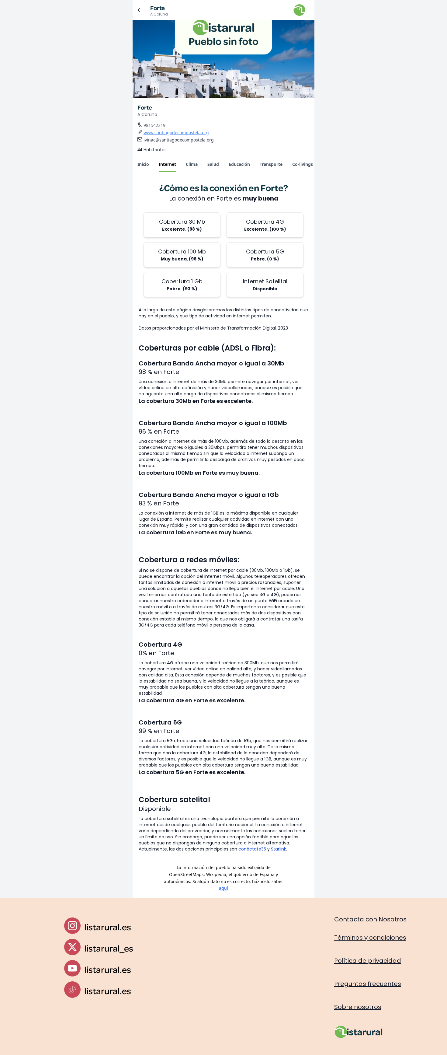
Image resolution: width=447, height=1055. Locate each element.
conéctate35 (252, 849)
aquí (223, 888)
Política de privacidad (367, 960)
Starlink (278, 849)
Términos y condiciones (370, 937)
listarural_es (108, 948)
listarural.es (107, 926)
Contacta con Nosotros (370, 919)
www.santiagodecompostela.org (176, 132)
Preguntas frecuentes (367, 984)
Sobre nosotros (357, 1007)
